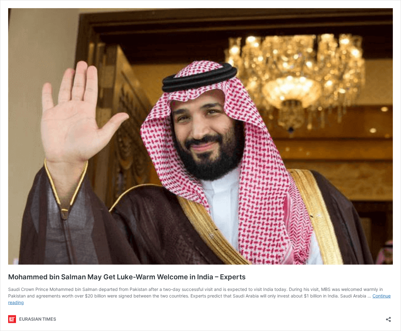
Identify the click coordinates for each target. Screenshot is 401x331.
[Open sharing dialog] (388, 317)
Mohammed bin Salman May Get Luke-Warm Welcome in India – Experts (127, 277)
